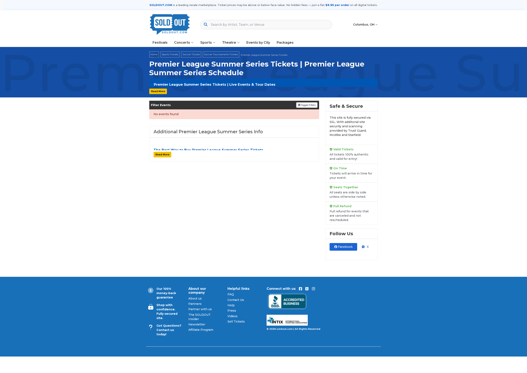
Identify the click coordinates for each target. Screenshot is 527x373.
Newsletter (196, 324)
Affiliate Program (200, 330)
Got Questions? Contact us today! (168, 330)
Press (231, 310)
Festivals (160, 42)
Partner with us (200, 309)
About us (195, 298)
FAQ (230, 294)
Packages (285, 42)
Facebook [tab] (345, 247)
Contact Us (235, 300)
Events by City (258, 42)
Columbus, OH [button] (364, 24)
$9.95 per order (337, 5)
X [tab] (367, 247)
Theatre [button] (229, 42)
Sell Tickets (236, 321)
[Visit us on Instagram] (313, 288)
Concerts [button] (182, 42)
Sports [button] (206, 42)
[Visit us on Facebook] (300, 288)
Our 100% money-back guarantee (166, 293)
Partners (195, 304)
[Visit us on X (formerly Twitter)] (306, 288)
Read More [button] (158, 91)
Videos (232, 316)
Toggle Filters (308, 105)
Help (231, 305)
